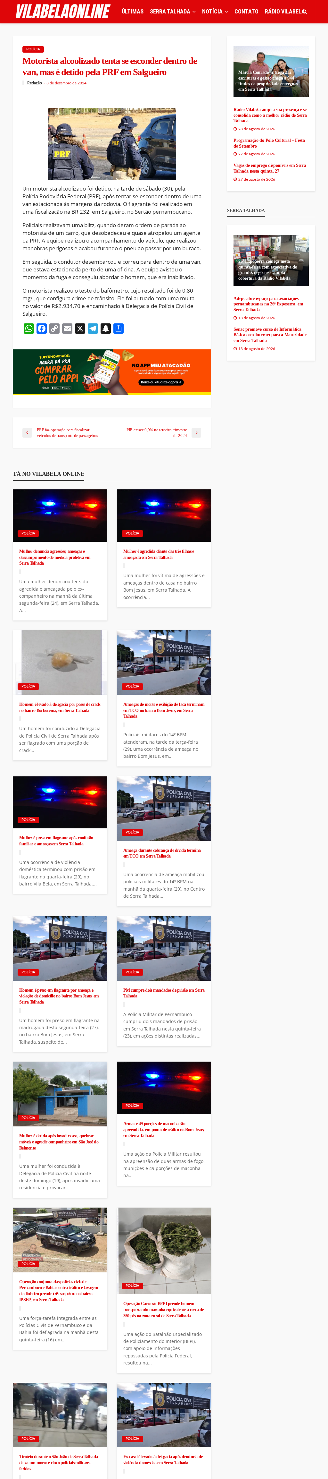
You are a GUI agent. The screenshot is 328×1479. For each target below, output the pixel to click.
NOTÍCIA (212, 11)
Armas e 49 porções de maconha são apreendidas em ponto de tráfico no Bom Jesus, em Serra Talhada (164, 1129)
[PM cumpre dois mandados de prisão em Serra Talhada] (164, 948)
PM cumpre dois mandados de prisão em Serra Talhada (164, 993)
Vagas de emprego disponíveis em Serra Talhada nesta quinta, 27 (270, 168)
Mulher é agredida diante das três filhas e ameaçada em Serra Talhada (158, 554)
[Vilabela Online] (64, 11)
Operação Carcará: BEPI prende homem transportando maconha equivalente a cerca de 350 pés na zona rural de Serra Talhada (163, 1309)
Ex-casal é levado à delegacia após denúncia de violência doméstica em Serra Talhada (163, 1459)
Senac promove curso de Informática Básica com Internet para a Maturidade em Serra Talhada (270, 335)
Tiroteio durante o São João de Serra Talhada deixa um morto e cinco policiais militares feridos (58, 1462)
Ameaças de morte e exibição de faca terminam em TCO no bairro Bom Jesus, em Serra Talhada (163, 710)
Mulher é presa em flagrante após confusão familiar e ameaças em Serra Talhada (56, 840)
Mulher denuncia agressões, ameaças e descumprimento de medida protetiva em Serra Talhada (54, 557)
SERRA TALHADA (170, 11)
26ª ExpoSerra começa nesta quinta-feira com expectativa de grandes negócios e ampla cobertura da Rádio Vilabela (267, 270)
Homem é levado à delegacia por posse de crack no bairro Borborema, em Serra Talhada (60, 707)
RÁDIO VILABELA (285, 11)
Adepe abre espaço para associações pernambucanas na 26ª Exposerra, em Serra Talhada (268, 304)
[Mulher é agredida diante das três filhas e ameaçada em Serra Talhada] (164, 515)
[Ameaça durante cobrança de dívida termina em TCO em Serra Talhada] (164, 808)
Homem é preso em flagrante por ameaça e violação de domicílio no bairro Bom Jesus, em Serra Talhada (59, 996)
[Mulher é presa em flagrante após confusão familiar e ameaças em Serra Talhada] (60, 802)
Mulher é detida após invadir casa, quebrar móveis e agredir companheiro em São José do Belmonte (58, 1141)
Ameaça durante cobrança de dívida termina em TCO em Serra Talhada (162, 853)
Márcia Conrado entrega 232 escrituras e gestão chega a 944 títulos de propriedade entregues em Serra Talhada (268, 81)
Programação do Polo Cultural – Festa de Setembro (269, 143)
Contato (246, 11)
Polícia (33, 49)
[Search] (304, 11)
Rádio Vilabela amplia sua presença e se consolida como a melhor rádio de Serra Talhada (270, 115)
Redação (34, 83)
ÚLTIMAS (133, 11)
